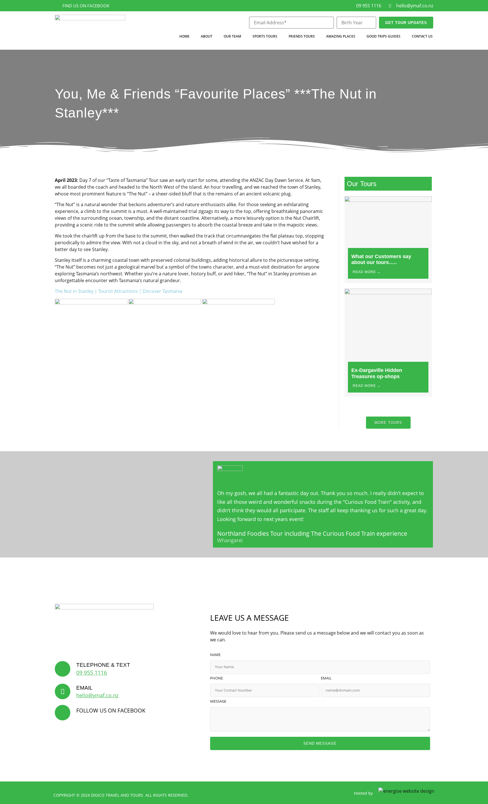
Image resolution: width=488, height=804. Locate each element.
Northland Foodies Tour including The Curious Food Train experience (312, 533)
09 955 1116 (91, 672)
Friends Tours (302, 36)
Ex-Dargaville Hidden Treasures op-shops (376, 373)
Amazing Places (340, 36)
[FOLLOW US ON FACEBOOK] (62, 712)
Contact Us (422, 36)
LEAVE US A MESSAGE (249, 617)
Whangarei (230, 540)
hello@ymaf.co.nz (97, 695)
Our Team (232, 36)
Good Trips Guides (383, 36)
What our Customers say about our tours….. (381, 259)
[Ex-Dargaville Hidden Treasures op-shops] (388, 292)
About (206, 36)
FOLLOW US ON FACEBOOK (110, 710)
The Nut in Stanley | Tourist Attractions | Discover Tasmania (118, 291)
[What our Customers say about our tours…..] (388, 200)
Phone (216, 678)
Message (218, 702)
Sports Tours (264, 36)
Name (215, 655)
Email (326, 678)
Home (184, 36)
